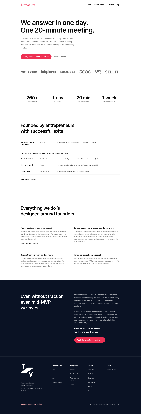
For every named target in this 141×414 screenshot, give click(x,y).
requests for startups (74, 379)
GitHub (90, 386)
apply (111, 5)
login (72, 384)
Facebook (91, 382)
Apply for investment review (34, 57)
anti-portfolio (74, 374)
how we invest (57, 382)
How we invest (60, 57)
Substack (91, 391)
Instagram (91, 378)
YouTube (91, 370)
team (88, 5)
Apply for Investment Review (31, 404)
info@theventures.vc (27, 386)
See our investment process (29, 243)
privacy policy (111, 370)
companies (100, 5)
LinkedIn (91, 374)
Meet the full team (27, 179)
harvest (72, 370)
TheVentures (99, 404)
